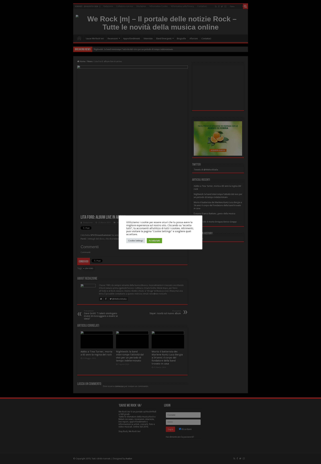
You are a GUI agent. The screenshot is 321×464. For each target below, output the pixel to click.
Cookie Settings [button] (135, 240)
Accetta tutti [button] (154, 240)
